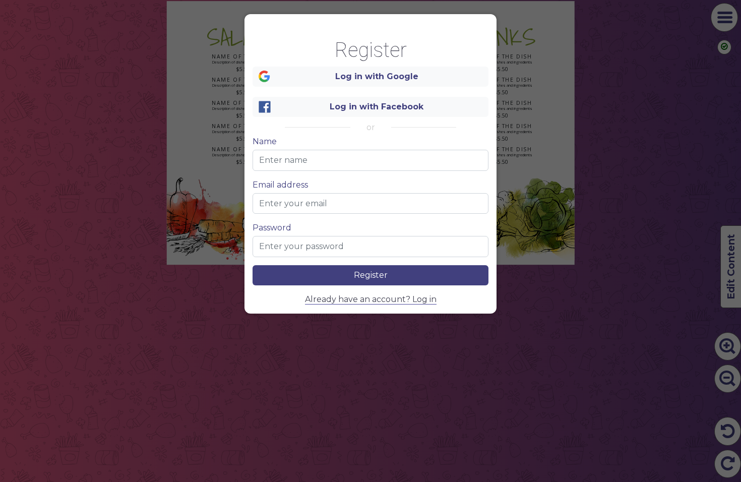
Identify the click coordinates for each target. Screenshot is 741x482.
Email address (280, 185)
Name (265, 142)
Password (272, 228)
